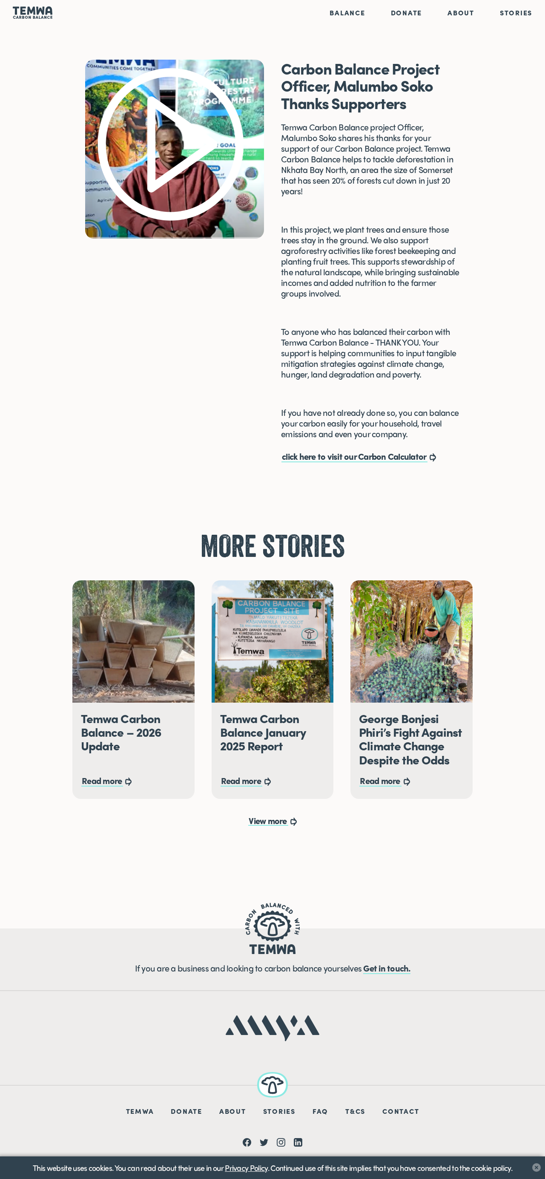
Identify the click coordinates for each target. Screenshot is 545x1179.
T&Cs (355, 1111)
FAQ (320, 1111)
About (460, 12)
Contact (400, 1111)
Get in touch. (386, 968)
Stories (516, 12)
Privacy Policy (246, 1167)
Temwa (140, 1111)
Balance (347, 12)
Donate (406, 12)
